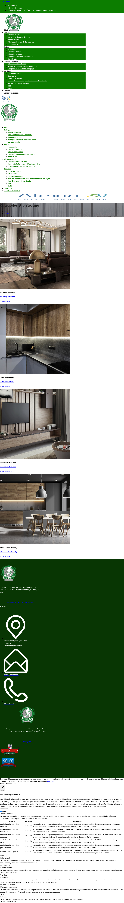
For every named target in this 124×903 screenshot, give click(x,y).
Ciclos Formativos (11, 61)
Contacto (7, 91)
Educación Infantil (14, 52)
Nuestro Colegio (14, 35)
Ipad (9, 86)
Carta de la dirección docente (19, 37)
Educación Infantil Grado (17, 64)
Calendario (12, 76)
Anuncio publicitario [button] (7, 885)
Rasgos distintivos (14, 39)
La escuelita (12, 49)
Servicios (7, 71)
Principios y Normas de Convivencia (21, 42)
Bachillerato (12, 59)
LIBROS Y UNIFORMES (11, 93)
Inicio (6, 30)
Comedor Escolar (14, 73)
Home (6, 211)
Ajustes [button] (2, 784)
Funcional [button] (3, 855)
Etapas (6, 47)
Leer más (50, 781)
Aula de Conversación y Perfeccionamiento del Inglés (27, 81)
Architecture (5, 301)
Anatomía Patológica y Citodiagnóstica (22, 66)
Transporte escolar (15, 78)
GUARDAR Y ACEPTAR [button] (8, 902)
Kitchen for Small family (8, 552)
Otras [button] (2, 894)
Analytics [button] (3, 875)
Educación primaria (15, 54)
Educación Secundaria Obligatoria (20, 56)
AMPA (10, 88)
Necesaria (6, 811)
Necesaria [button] (4, 809)
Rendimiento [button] (5, 865)
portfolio (7, 213)
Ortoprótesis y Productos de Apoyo (21, 69)
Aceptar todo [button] (11, 784)
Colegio (7, 32)
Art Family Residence (7, 297)
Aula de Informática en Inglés (18, 83)
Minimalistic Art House (8, 467)
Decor (12, 471)
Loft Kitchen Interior (7, 382)
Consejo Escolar (14, 44)
